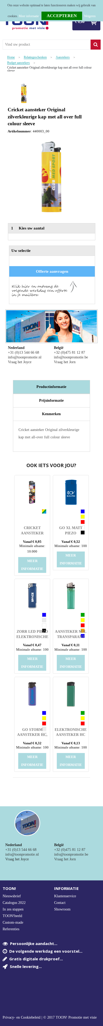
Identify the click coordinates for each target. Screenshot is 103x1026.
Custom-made (13, 922)
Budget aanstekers (18, 63)
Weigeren (90, 16)
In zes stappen (13, 909)
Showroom (62, 909)
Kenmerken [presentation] (51, 414)
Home (11, 57)
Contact (59, 903)
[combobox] (47, 45)
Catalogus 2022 (14, 903)
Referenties (11, 929)
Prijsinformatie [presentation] (51, 400)
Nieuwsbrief (12, 896)
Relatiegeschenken (35, 57)
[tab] (51, 387)
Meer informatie (29, 16)
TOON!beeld (12, 916)
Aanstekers (63, 57)
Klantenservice (65, 896)
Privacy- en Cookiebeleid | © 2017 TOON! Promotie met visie (50, 1017)
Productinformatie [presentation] (51, 387)
